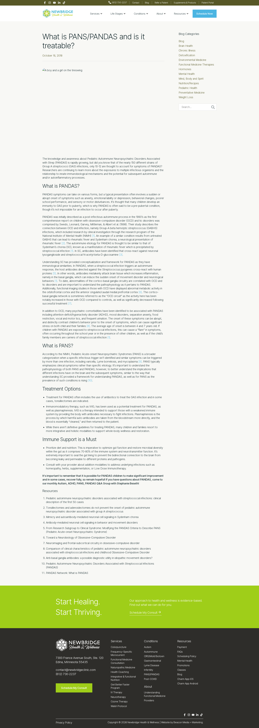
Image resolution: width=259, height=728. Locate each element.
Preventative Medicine (192, 92)
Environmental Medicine (192, 59)
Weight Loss (186, 97)
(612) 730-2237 (66, 674)
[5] (54, 273)
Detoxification (187, 55)
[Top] (248, 724)
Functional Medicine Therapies (196, 64)
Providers (149, 700)
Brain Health (186, 45)
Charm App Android (187, 683)
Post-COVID (150, 678)
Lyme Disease (151, 665)
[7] (69, 303)
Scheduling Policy (186, 656)
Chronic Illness (187, 50)
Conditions (151, 641)
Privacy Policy (64, 722)
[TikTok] (64, 3)
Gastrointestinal (152, 660)
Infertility (148, 669)
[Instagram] (49, 3)
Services (116, 641)
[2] (63, 243)
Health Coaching (120, 671)
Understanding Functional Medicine (154, 694)
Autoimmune (151, 651)
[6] (140, 292)
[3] (120, 254)
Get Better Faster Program (120, 686)
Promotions (183, 665)
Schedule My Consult (143, 612)
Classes (181, 669)
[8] (88, 326)
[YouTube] (54, 3)
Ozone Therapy (119, 701)
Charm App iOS (185, 678)
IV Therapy (116, 692)
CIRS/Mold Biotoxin (154, 656)
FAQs (180, 651)
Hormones (185, 69)
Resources (184, 641)
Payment (182, 647)
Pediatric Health (188, 88)
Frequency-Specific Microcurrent (121, 653)
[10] (90, 380)
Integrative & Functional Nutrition (123, 678)
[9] (140, 361)
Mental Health (187, 73)
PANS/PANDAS (151, 674)
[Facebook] (44, 3)
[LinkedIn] (59, 3)
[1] (93, 235)
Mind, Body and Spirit (191, 78)
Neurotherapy (118, 696)
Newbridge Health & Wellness (143, 722)
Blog (181, 41)
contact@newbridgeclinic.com (76, 670)
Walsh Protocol (119, 706)
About (148, 686)
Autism (147, 647)
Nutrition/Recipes (189, 83)
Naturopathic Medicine (123, 667)
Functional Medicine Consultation (121, 661)
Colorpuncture (118, 647)
